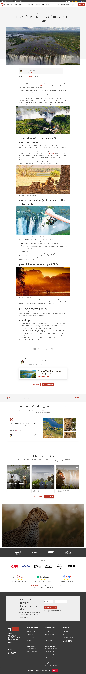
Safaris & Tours (19, 4)
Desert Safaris (48, 637)
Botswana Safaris (31, 630)
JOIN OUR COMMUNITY (50, 607)
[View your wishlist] (73, 5)
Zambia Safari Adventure (16, 483)
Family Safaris (48, 630)
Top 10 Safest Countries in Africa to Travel (52, 649)
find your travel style (64, 4)
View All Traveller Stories (43, 445)
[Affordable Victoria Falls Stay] (43, 477)
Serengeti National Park (32, 654)
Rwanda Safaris (30, 637)
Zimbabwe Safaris (31, 634)
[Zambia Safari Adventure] (18, 477)
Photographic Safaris (49, 634)
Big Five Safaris (48, 636)
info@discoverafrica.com (68, 637)
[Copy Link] (51, 348)
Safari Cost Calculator (67, 631)
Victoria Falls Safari (29, 76)
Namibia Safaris (30, 640)
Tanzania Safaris (30, 636)
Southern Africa (13, 485)
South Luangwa (23, 485)
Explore (25, 490)
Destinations (29, 4)
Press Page (65, 633)
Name (45, 598)
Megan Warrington (34, 72)
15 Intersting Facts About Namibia (50, 655)
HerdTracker (65, 634)
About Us (47, 4)
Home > (3, 7)
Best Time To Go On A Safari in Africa (51, 658)
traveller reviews (34, 585)
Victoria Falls (43, 85)
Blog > (6, 7)
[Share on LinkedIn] (34, 348)
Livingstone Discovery (64, 485)
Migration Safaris (48, 640)
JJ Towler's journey (17, 434)
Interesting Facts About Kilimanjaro (50, 661)
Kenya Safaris (30, 633)
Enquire (81, 4)
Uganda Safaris (30, 639)
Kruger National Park (31, 648)
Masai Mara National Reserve (33, 650)
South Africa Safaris (31, 631)
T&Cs (49, 611)
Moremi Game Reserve (32, 651)
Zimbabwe (42, 149)
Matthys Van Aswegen (23, 435)
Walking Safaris (48, 633)
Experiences (39, 4)
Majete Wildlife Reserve (32, 657)
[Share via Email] (38, 348)
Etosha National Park (31, 653)
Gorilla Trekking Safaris (49, 639)
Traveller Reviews (66, 636)
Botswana (51, 153)
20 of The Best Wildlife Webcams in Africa (49, 652)
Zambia (35, 149)
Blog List (36, 384)
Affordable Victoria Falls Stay (42, 485)
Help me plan (49, 496)
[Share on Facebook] (43, 348)
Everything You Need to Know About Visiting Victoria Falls (51, 664)
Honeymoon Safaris (49, 631)
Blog (64, 630)
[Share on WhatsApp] (47, 348)
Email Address (58, 598)
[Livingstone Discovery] (67, 477)
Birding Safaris (48, 642)
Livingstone (21, 486)
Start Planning (47, 384)
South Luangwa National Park (33, 656)
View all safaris (37, 496)
